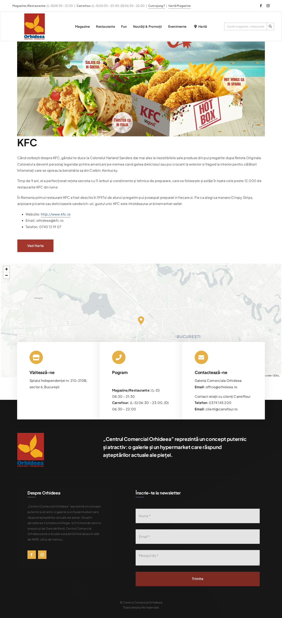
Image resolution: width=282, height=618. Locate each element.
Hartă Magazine (179, 5)
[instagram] (268, 5)
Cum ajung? (156, 5)
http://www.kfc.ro (55, 214)
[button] (141, 320)
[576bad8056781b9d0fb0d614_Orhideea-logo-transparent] (34, 15)
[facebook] (260, 5)
